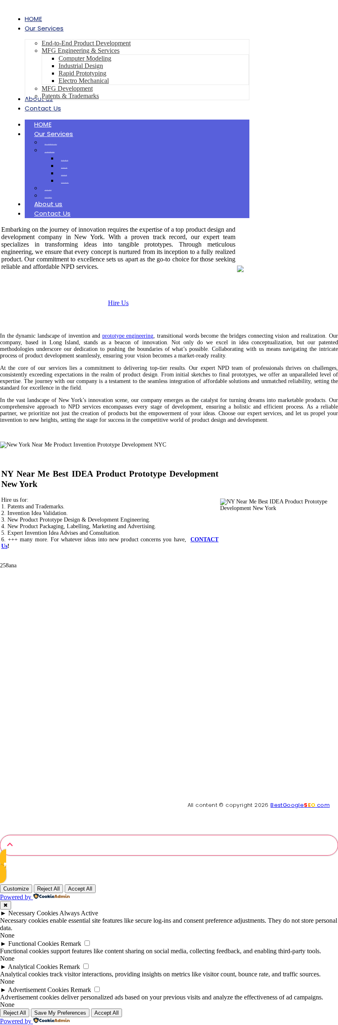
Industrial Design (64, 167)
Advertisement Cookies (38, 989)
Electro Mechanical (65, 182)
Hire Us (118, 302)
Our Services (53, 133)
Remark (71, 943)
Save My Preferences (60, 1013)
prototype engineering (128, 336)
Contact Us (52, 213)
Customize (16, 889)
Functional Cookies (33, 943)
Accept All (80, 889)
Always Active (78, 913)
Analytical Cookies (33, 966)
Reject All (48, 889)
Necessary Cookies (33, 913)
